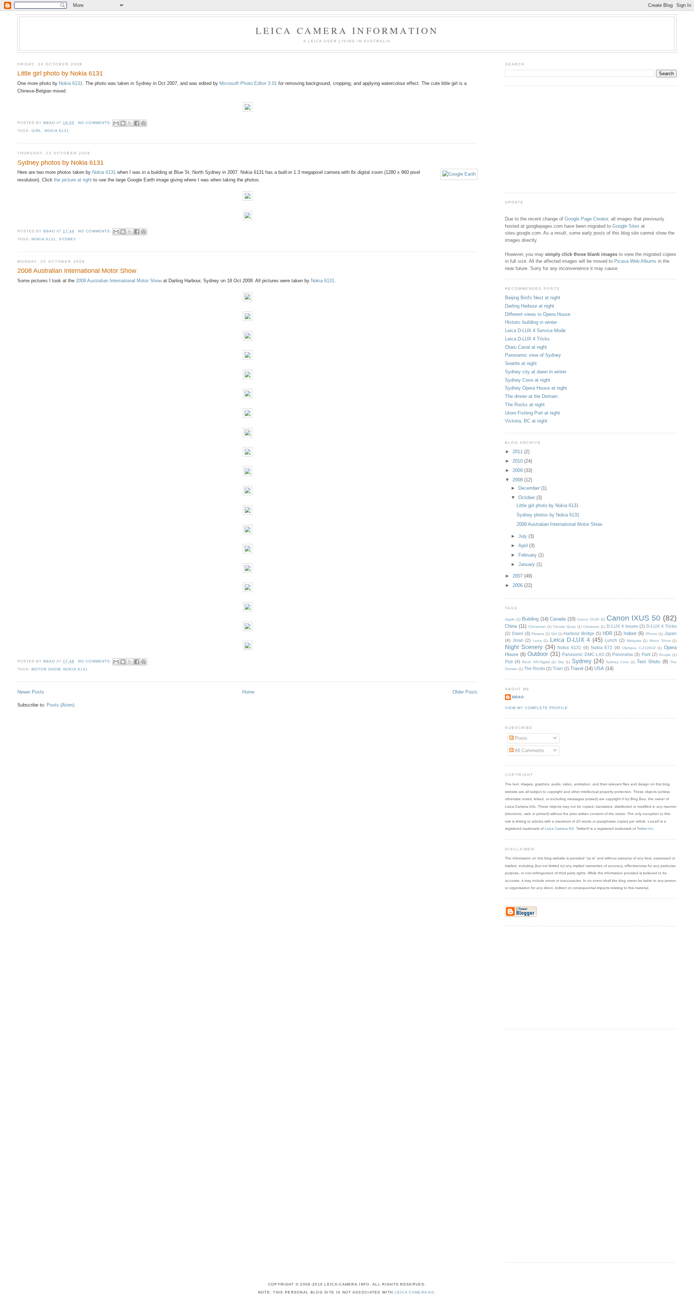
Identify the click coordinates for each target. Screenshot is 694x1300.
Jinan (518, 640)
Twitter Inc (645, 829)
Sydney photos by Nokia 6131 (60, 162)
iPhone (651, 634)
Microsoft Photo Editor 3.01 (248, 83)
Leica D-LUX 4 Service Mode (535, 330)
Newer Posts (30, 692)
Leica (537, 641)
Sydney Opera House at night (536, 388)
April (523, 545)
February (528, 555)
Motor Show (45, 669)
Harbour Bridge (579, 633)
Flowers (537, 634)
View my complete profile (536, 708)
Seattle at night (521, 363)
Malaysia (634, 641)
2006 (518, 585)
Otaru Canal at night (526, 347)
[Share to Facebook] (136, 123)
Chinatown (537, 626)
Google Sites (625, 226)
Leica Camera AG (559, 829)
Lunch (611, 640)
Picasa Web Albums (635, 261)
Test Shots (648, 661)
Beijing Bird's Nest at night (532, 297)
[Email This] (116, 123)
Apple (510, 619)
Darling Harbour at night (529, 306)
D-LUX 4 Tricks (661, 626)
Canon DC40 (588, 619)
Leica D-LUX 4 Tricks (527, 339)
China (511, 626)
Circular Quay (564, 626)
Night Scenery (524, 647)
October (527, 497)
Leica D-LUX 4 (570, 640)
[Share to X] (129, 123)
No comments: (95, 123)
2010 (518, 461)
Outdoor (537, 654)
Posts (520, 738)
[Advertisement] (559, 138)
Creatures (591, 626)
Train (558, 668)
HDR (607, 633)
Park (646, 654)
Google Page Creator (586, 219)
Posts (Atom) (60, 705)
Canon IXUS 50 (634, 618)
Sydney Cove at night (527, 380)
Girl (36, 131)
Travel (576, 668)
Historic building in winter (531, 322)
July (523, 536)
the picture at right (73, 180)
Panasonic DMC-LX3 (583, 654)
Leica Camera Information (347, 30)
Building (530, 619)
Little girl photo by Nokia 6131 (60, 73)
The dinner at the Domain (531, 396)
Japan (670, 633)
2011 (518, 451)
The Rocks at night (525, 404)
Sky (561, 662)
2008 (518, 479)
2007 (518, 576)
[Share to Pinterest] (143, 123)
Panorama (622, 654)
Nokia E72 (602, 647)
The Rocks (534, 668)
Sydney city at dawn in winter (535, 371)
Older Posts (465, 692)
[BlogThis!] (123, 123)
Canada (558, 619)
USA (599, 668)
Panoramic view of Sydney (533, 355)
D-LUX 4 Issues (622, 626)
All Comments (529, 750)
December (529, 488)
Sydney (67, 239)
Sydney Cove (617, 662)
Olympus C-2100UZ (639, 648)
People (665, 655)
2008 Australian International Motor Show (76, 270)
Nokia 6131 (70, 83)
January (527, 564)
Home (248, 692)
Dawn (517, 633)
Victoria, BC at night (526, 421)
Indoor (630, 633)
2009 (518, 470)
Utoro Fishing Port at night (532, 413)
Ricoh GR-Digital (536, 662)
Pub (509, 661)
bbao (518, 697)
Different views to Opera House (537, 314)
